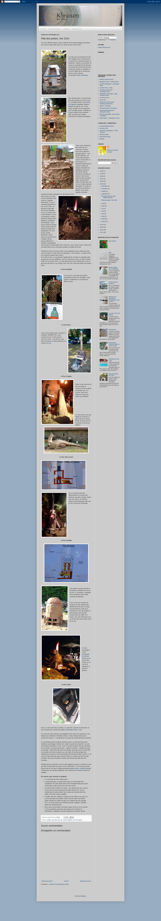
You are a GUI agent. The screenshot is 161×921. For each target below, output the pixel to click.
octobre (104, 191)
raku (74, 820)
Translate (112, 40)
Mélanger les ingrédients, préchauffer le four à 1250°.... (114, 299)
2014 (101, 224)
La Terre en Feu (104, 97)
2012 (101, 230)
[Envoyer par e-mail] (65, 817)
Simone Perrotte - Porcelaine (108, 108)
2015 (101, 184)
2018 (101, 176)
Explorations (112, 329)
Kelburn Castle (104, 134)
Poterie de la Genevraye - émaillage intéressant (107, 102)
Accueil (42, 29)
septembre (105, 194)
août (103, 203)
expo (52, 820)
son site (48, 343)
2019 (101, 173)
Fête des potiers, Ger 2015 (109, 200)
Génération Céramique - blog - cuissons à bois (109, 94)
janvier (104, 221)
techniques (79, 820)
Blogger (83, 896)
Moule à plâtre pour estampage (113, 268)
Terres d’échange (82, 75)
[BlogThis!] (67, 817)
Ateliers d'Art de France (106, 79)
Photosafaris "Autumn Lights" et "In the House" (114, 344)
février (104, 219)
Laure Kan (103, 100)
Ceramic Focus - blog (106, 88)
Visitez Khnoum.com (104, 47)
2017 (101, 179)
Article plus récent (47, 881)
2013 (101, 227)
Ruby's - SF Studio (105, 106)
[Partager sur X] (69, 817)
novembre (105, 188)
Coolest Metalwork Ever (107, 126)
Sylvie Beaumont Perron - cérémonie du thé (107, 111)
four (59, 820)
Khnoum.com (76, 29)
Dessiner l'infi (104, 128)
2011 (101, 232)
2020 (101, 171)
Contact (66, 29)
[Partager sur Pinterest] (73, 817)
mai (103, 211)
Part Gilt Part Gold (105, 136)
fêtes (56, 820)
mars (103, 216)
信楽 (110, 252)
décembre (105, 186)
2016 (101, 181)
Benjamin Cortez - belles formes (109, 82)
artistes (49, 820)
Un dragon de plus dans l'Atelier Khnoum (108, 196)
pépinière (70, 820)
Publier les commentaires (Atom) (59, 884)
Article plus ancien (85, 881)
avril (103, 213)
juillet (103, 206)
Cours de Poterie (54, 29)
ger (61, 820)
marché (65, 820)
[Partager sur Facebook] (71, 817)
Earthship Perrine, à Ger (74, 730)
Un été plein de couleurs (113, 282)
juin (103, 208)
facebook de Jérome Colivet (85, 656)
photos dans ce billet (77, 768)
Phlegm (102, 139)
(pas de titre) (112, 241)
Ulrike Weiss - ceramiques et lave (109, 118)
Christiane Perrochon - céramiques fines (106, 90)
